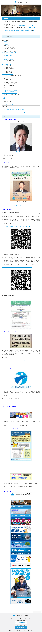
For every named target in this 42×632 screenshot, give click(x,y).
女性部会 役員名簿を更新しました (8, 55)
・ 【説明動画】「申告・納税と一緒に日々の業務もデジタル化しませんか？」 (17, 267)
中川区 (4, 98)
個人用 (33, 27)
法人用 (30, 27)
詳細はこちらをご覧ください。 (21, 151)
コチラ (11, 607)
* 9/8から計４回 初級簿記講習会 (8, 91)
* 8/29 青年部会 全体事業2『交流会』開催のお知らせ (13, 109)
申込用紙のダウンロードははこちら (21, 360)
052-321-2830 (22, 622)
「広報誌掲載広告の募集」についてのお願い (21, 205)
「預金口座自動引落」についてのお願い (26, 25)
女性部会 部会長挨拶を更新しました (9, 52)
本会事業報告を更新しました (7, 41)
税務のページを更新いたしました (8, 104)
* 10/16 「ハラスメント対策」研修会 (9, 93)
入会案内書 (5, 102)
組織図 (4, 97)
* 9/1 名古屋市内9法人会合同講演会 (9, 90)
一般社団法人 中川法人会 (22, 2)
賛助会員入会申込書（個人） (26, 30)
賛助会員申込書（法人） (15, 30)
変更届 (34, 30)
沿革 (4, 95)
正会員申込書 (7, 30)
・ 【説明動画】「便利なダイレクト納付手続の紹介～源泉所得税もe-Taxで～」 (17, 226)
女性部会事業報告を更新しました (8, 44)
